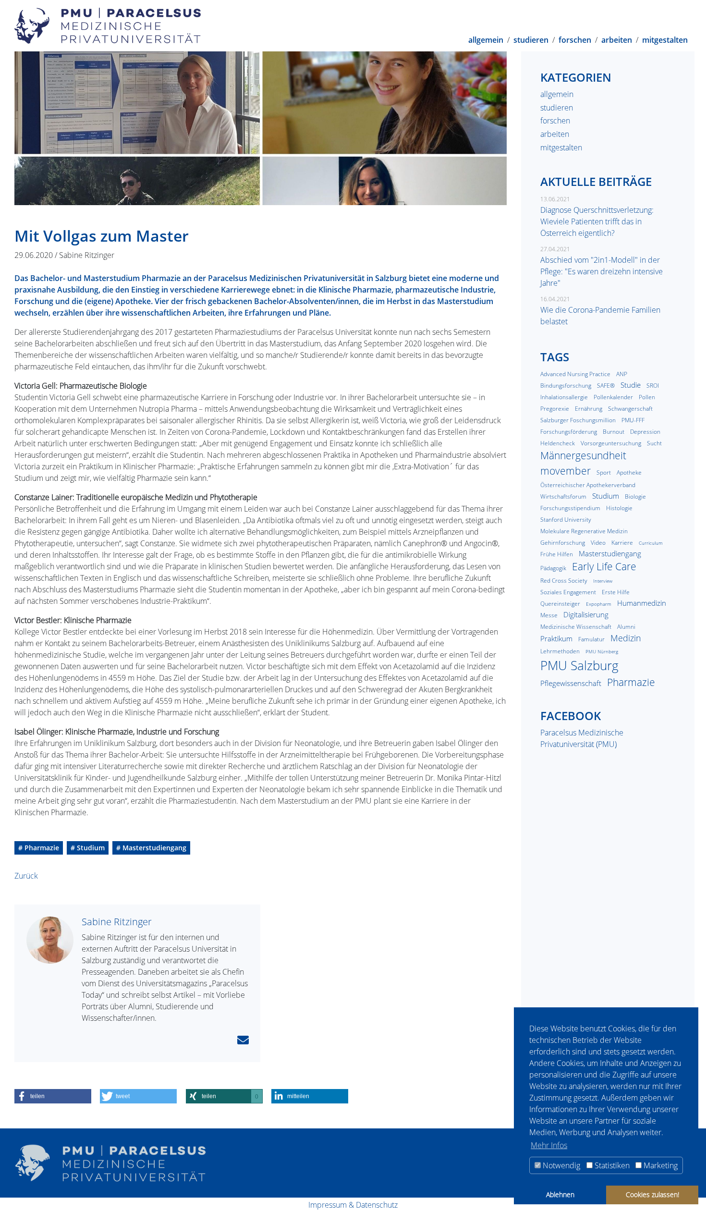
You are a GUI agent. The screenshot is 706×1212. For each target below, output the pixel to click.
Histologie (619, 508)
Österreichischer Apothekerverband (587, 485)
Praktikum (556, 638)
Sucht (654, 443)
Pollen (647, 397)
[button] (52, 1096)
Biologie (635, 496)
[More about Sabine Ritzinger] (54, 940)
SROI (652, 385)
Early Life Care (604, 566)
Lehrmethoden (560, 651)
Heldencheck (557, 443)
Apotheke (629, 472)
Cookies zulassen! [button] (652, 1194)
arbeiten (616, 39)
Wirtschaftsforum (563, 496)
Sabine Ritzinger (117, 921)
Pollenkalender (613, 397)
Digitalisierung (586, 614)
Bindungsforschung (565, 385)
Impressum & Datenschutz (353, 1205)
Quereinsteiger (560, 604)
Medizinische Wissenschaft (575, 627)
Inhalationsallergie (564, 397)
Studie (631, 385)
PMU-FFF (633, 420)
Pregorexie (554, 408)
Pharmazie (631, 682)
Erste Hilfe (616, 592)
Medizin (625, 638)
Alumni (626, 627)
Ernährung (588, 408)
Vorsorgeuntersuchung (611, 443)
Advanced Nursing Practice (575, 374)
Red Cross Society (563, 580)
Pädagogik (553, 568)
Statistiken (611, 1165)
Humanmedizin (641, 603)
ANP (621, 374)
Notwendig (560, 1165)
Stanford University (565, 519)
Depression (645, 432)
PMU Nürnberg (601, 652)
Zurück (26, 875)
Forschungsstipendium (570, 508)
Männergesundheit (583, 455)
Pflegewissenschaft (570, 683)
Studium (605, 496)
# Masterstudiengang (151, 847)
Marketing (660, 1165)
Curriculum (651, 543)
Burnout (613, 432)
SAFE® (606, 385)
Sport (603, 472)
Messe (549, 615)
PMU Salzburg (579, 665)
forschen (575, 39)
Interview (602, 581)
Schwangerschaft (630, 408)
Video (598, 543)
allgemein (485, 39)
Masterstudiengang (610, 553)
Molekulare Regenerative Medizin (584, 531)
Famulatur (591, 639)
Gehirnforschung (562, 543)
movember (565, 470)
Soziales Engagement (568, 592)
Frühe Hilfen (556, 554)
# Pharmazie (38, 847)
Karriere (622, 543)
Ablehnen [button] (560, 1194)
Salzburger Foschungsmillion (578, 420)
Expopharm (598, 604)
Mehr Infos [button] (549, 1145)
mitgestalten (665, 39)
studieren (530, 39)
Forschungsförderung (568, 432)
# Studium (88, 847)
